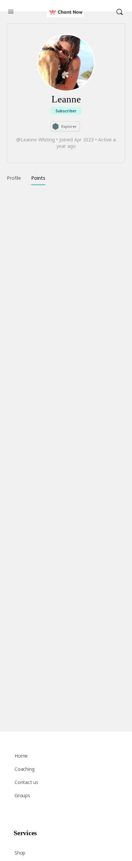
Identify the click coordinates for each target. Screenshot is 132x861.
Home (21, 755)
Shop (20, 852)
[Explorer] (55, 126)
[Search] (119, 12)
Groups (22, 795)
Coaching (24, 769)
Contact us (26, 782)
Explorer (69, 126)
